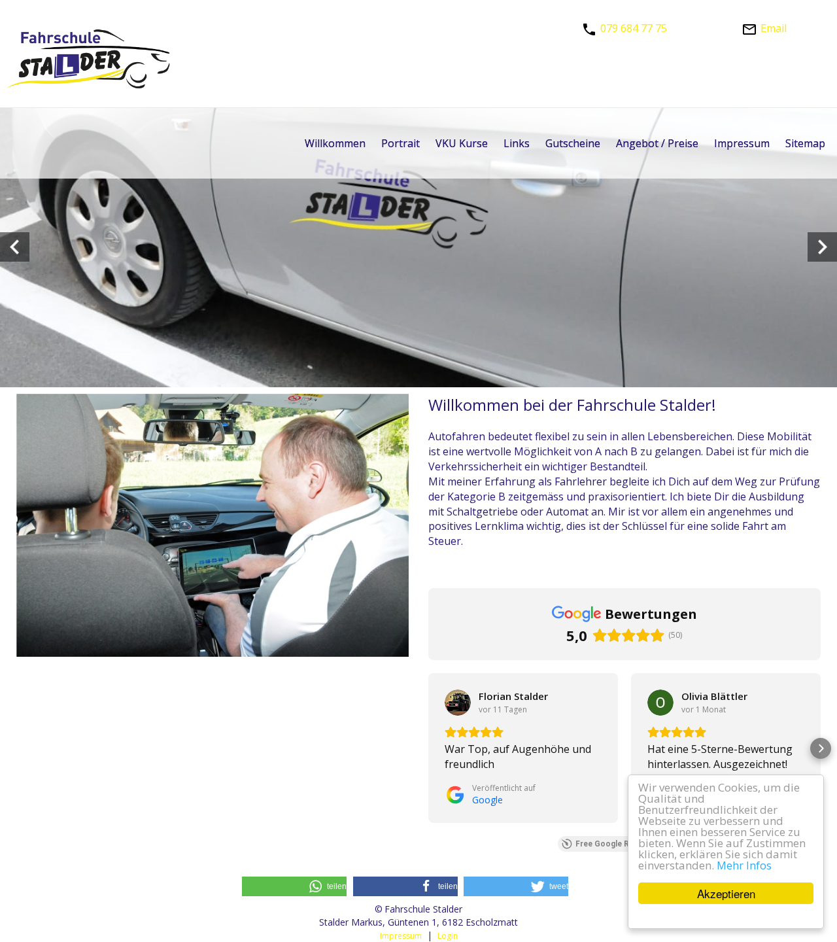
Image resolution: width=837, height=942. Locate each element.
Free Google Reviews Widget (629, 843)
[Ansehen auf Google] (458, 702)
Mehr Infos (744, 865)
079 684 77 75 (633, 28)
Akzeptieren (726, 893)
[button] (428, 748)
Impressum (401, 935)
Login (447, 935)
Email (773, 28)
